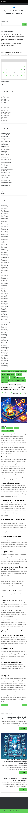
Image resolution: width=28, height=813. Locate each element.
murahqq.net (4, 105)
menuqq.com (4, 122)
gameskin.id (4, 324)
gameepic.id (4, 335)
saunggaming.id (4, 218)
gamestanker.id (4, 352)
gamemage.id (4, 334)
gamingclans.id (4, 293)
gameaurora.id (4, 272)
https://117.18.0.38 (5, 110)
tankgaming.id (4, 350)
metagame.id (4, 339)
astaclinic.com (4, 179)
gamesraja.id (4, 223)
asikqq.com (3, 95)
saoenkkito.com (4, 139)
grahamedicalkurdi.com (6, 182)
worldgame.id (4, 286)
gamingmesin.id (4, 355)
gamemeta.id (4, 329)
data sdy (24, 459)
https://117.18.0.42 (5, 104)
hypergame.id (4, 345)
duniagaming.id (4, 213)
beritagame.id (4, 285)
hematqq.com (4, 118)
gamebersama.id (4, 237)
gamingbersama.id (5, 211)
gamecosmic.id (4, 273)
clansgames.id (4, 311)
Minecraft (19, 374)
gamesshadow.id (4, 221)
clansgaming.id (4, 295)
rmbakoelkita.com (5, 146)
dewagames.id (4, 231)
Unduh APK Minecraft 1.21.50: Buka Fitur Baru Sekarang (15, 779)
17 (3, 72)
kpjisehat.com (4, 164)
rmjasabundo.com (5, 156)
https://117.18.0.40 (5, 117)
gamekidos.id (4, 353)
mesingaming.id (4, 363)
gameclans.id (4, 327)
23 (24, 72)
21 (17, 72)
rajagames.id (4, 241)
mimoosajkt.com (4, 157)
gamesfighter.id (4, 306)
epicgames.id (4, 319)
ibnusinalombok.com (5, 180)
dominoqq (3, 193)
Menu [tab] (4, 1)
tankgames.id (4, 321)
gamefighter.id (4, 330)
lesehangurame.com (5, 133)
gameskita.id (4, 205)
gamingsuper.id (4, 365)
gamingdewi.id (4, 208)
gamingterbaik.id (5, 214)
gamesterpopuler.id (5, 206)
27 (14, 75)
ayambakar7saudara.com (6, 134)
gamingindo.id (4, 360)
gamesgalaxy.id (4, 260)
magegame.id (4, 344)
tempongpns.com (5, 136)
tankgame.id (4, 348)
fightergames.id (4, 316)
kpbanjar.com (4, 167)
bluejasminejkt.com (5, 149)
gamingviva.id (4, 366)
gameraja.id (3, 242)
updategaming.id (5, 262)
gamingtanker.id (4, 301)
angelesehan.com (5, 147)
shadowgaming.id (5, 219)
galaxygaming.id (5, 257)
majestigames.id (4, 236)
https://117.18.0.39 (5, 100)
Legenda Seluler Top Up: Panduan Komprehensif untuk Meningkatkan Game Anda (15, 761)
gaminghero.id (4, 357)
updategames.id (4, 270)
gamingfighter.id (4, 303)
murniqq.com (4, 120)
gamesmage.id (4, 308)
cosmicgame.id (4, 281)
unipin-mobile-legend (7, 709)
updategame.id (4, 283)
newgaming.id (4, 255)
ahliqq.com (3, 99)
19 (10, 72)
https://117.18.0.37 (5, 113)
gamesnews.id (4, 267)
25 (6, 75)
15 (21, 69)
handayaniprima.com (5, 141)
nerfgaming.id (4, 299)
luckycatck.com (4, 144)
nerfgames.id (4, 312)
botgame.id (3, 337)
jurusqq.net (3, 102)
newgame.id (4, 280)
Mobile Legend (5, 377)
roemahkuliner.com (5, 138)
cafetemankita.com (5, 154)
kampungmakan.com (5, 143)
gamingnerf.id (4, 290)
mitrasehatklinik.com (5, 165)
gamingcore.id (4, 358)
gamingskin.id (4, 291)
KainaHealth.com (5, 174)
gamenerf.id (4, 326)
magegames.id (4, 317)
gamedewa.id (4, 244)
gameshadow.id (4, 239)
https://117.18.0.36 (5, 97)
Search (4, 21)
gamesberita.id (4, 265)
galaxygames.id (4, 268)
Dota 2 (3, 374)
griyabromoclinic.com (6, 185)
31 (3, 78)
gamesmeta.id (4, 304)
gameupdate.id (4, 275)
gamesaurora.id (4, 259)
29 (21, 75)
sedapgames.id (4, 234)
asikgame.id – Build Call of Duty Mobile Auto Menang (14, 371)
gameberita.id (4, 277)
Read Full (24, 729)
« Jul (2, 84)
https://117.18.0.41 (5, 107)
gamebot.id (3, 332)
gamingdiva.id (4, 361)
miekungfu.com (4, 152)
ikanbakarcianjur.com (6, 162)
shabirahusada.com (5, 175)
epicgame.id (4, 342)
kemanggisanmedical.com (7, 169)
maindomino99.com (5, 109)
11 (6, 69)
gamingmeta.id (4, 298)
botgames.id (4, 314)
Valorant (13, 377)
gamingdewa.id (4, 210)
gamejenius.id (4, 246)
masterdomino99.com (6, 112)
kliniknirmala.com (5, 170)
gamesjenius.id (4, 228)
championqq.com (5, 115)
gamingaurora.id (4, 252)
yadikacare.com (4, 177)
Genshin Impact (10, 374)
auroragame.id (4, 278)
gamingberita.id (4, 254)
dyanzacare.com (4, 183)
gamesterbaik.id (4, 229)
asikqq (2, 191)
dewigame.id (4, 247)
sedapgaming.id (4, 224)
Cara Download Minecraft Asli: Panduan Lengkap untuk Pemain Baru (14, 718)
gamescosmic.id (4, 263)
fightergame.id (4, 340)
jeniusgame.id (4, 288)
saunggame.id (4, 249)
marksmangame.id (5, 347)
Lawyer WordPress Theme (10, 810)
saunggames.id (4, 232)
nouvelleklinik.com (5, 172)
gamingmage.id (4, 296)
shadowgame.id (4, 250)
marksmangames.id (5, 322)
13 (14, 69)
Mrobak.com (4, 151)
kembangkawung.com (6, 159)
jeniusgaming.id (4, 216)
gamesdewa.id (4, 226)
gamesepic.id (4, 309)
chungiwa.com (4, 161)
